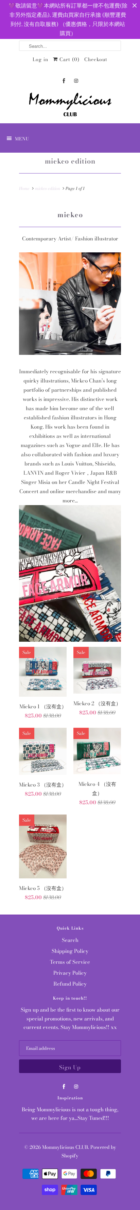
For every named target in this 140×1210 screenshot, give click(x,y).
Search (70, 940)
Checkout (95, 59)
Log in (40, 59)
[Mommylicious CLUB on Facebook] (63, 80)
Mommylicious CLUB (65, 1147)
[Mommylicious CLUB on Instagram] (76, 80)
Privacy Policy (70, 973)
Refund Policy (70, 984)
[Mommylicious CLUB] (70, 106)
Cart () (69, 59)
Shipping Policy (70, 951)
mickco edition (70, 161)
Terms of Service (70, 962)
